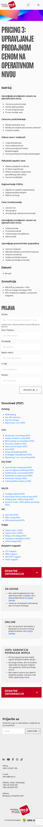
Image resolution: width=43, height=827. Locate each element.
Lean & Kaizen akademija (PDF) (18, 467)
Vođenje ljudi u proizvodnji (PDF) (19, 473)
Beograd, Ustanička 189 (13, 796)
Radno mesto (7, 352)
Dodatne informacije (14, 572)
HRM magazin (11, 554)
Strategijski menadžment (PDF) (18, 454)
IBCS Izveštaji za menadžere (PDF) (19, 441)
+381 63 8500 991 (10, 787)
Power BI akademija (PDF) (16, 452)
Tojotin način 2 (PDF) (14, 533)
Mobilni (4, 375)
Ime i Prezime (7, 330)
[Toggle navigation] (28, 5)
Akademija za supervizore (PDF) (18, 475)
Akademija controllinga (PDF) (17, 435)
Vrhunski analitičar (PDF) (15, 443)
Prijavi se (29, 390)
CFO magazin (11, 551)
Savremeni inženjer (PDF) (16, 478)
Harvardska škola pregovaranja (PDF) (21, 496)
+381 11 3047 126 (10, 768)
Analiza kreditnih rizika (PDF (17, 438)
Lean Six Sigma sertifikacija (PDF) (19, 470)
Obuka (4, 314)
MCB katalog (10, 414)
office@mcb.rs (9, 777)
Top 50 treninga (12, 420)
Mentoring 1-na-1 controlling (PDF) (20, 457)
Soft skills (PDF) (11, 515)
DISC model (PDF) (12, 517)
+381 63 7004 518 (10, 785)
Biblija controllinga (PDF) (15, 536)
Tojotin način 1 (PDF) (14, 530)
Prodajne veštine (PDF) (15, 494)
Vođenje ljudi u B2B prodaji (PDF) (19, 499)
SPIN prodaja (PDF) (13, 541)
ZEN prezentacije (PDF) (15, 520)
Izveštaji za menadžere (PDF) (17, 538)
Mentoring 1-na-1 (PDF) (15, 423)
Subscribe (32, 731)
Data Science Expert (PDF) (16, 446)
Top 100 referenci (12, 417)
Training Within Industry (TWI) (18, 481)
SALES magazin (11, 559)
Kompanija (5, 341)
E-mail (4, 364)
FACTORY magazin (13, 557)
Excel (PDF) (9, 449)
